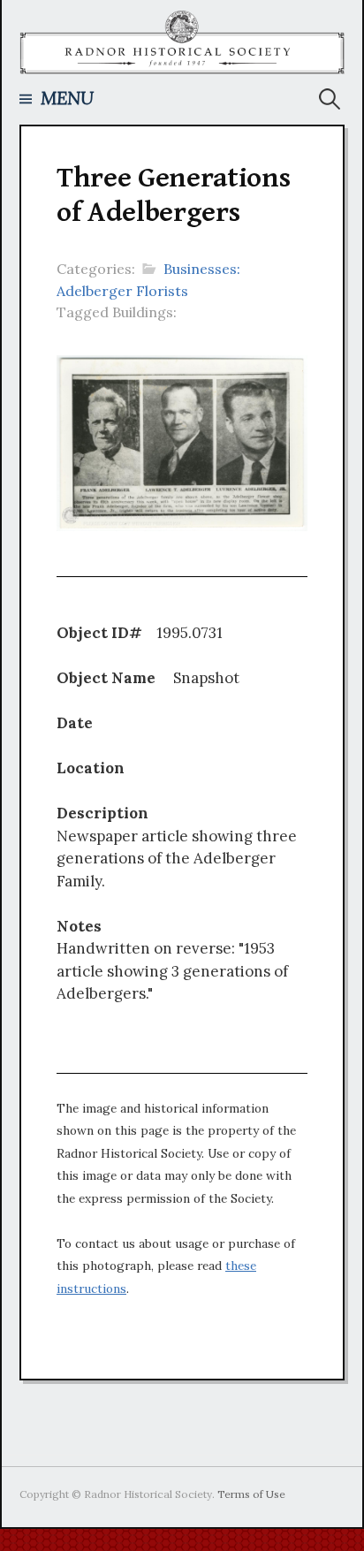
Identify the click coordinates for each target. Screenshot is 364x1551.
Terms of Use (251, 1494)
